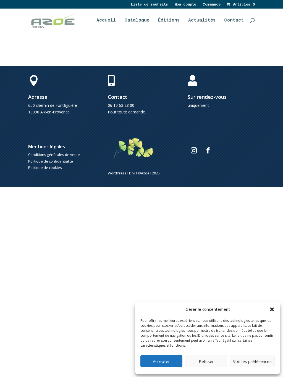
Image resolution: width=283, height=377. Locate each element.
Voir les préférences (252, 361)
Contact (234, 20)
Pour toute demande (126, 112)
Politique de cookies (45, 167)
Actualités (202, 20)
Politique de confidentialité (50, 161)
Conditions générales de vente (54, 154)
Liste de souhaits (149, 4)
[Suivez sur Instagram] (194, 150)
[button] (272, 309)
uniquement (198, 105)
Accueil (106, 20)
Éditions (169, 20)
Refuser (206, 361)
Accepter (161, 361)
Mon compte (185, 4)
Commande (212, 4)
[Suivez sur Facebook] (208, 150)
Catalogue (137, 20)
